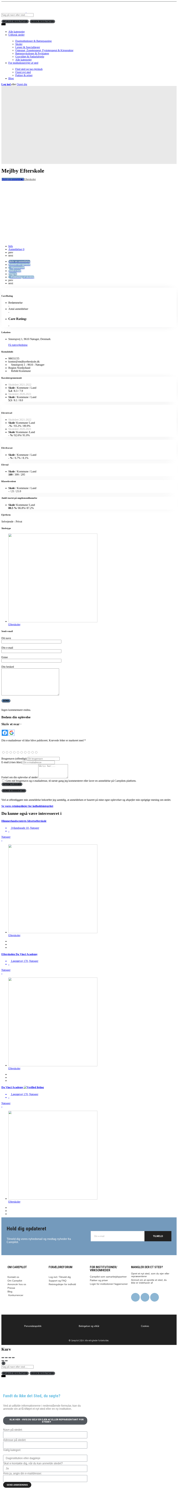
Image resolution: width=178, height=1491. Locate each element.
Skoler (18, 44)
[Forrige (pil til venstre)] (2, 1360)
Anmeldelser (16, 249)
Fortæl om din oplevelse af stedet (19, 777)
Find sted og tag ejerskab (29, 69)
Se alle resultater (15, 21)
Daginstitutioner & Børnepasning (33, 41)
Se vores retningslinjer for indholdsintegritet (27, 806)
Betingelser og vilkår (89, 1326)
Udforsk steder (16, 34)
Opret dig (22, 84)
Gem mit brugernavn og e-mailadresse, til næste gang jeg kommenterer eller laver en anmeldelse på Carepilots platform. (71, 780)
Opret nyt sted (23, 72)
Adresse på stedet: (14, 1439)
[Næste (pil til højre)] (6, 1360)
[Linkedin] (154, 1297)
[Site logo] (13, 11)
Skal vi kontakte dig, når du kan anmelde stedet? (33, 1463)
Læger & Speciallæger (27, 47)
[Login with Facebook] (5, 733)
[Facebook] (135, 1297)
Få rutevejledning (17, 344)
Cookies (145, 1326)
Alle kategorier (16, 31)
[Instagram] (145, 1297)
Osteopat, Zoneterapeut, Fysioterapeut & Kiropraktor (44, 50)
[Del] (6, 1357)
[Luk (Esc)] (2, 1357)
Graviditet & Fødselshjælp (29, 56)
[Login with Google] (12, 733)
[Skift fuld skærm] (9, 1357)
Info (10, 246)
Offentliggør (12, 784)
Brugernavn (14, 758)
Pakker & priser (24, 75)
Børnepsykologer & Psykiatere (32, 53)
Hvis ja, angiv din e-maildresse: (22, 1473)
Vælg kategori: (12, 1450)
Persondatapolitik (33, 1326)
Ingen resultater (42, 21)
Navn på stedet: (12, 1429)
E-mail (11, 762)
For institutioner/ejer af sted (23, 62)
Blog (11, 78)
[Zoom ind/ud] (13, 1357)
